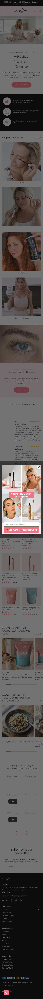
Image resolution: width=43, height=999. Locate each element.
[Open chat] (6, 992)
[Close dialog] (38, 467)
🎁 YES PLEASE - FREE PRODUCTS (21, 530)
